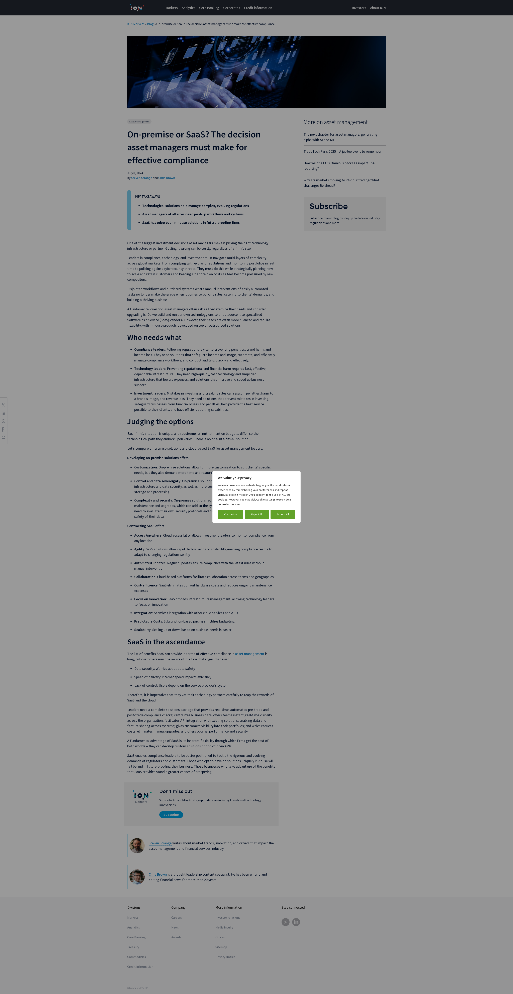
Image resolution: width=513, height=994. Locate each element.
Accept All (283, 514)
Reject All (257, 514)
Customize (230, 514)
